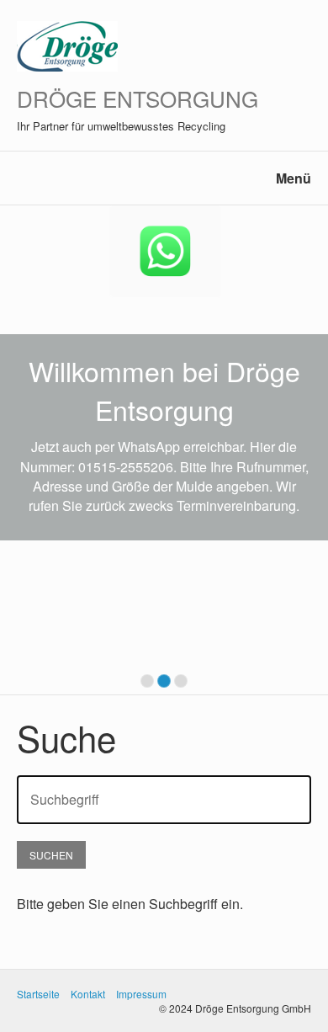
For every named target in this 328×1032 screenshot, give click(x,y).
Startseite (38, 994)
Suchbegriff (56, 790)
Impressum (141, 994)
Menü (293, 178)
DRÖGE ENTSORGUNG (137, 98)
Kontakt (88, 994)
